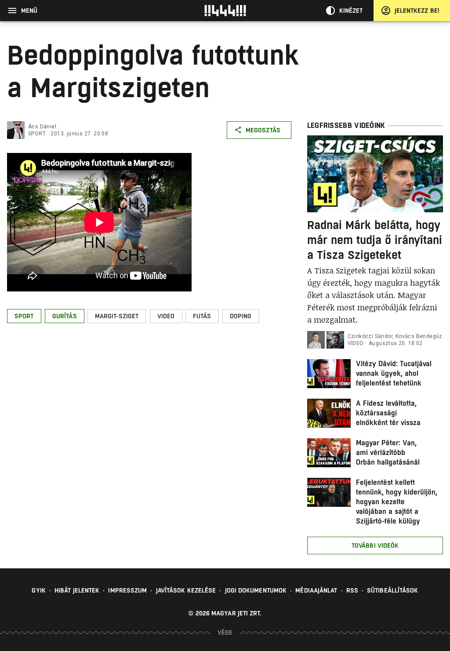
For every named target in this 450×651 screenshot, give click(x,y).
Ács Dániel (42, 127)
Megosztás (263, 130)
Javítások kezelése (186, 590)
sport (37, 134)
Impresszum (127, 590)
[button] (24, 316)
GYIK (38, 590)
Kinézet (351, 10)
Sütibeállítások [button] (392, 590)
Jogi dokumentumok (256, 590)
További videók (375, 545)
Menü (29, 10)
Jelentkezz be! (417, 10)
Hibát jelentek (76, 590)
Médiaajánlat (316, 590)
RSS (352, 590)
